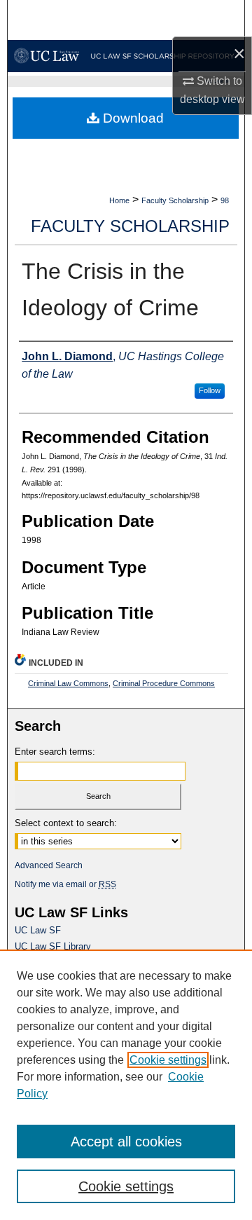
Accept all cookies (126, 1141)
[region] (126, 1085)
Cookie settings (168, 1060)
